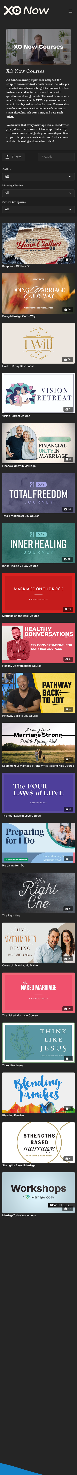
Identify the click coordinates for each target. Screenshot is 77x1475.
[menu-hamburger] (70, 11)
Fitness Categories (14, 202)
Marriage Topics (12, 185)
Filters (16, 157)
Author (6, 169)
